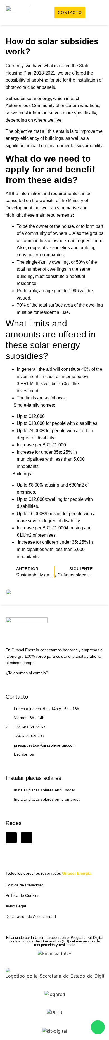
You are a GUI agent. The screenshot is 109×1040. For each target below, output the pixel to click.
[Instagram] (26, 837)
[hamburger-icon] (97, 13)
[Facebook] (11, 837)
